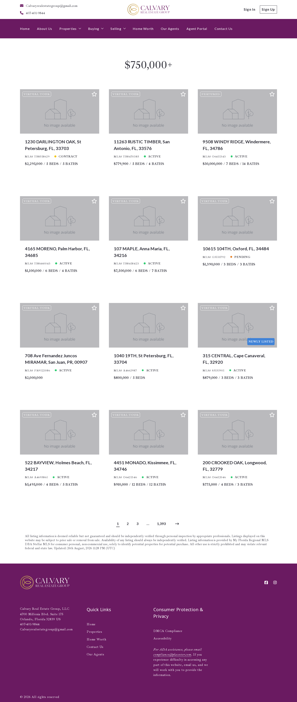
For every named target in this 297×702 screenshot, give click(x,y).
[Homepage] (148, 9)
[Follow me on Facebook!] (266, 583)
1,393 (161, 524)
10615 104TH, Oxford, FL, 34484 (236, 248)
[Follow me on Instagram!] (275, 583)
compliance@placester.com (172, 655)
